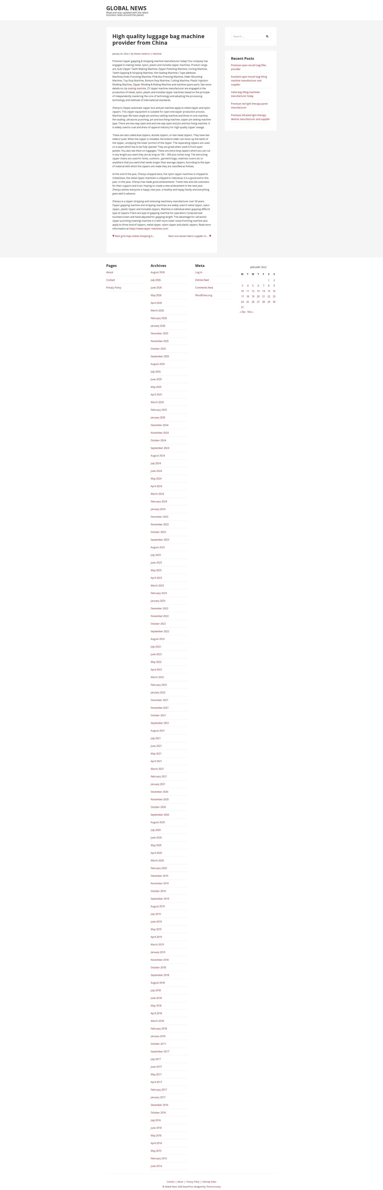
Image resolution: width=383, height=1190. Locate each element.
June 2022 (156, 654)
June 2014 (156, 1166)
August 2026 (158, 272)
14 (263, 291)
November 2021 (160, 707)
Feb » (250, 311)
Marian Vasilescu (142, 53)
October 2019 (158, 891)
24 (242, 301)
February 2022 (159, 684)
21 (263, 296)
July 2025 (156, 371)
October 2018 (158, 967)
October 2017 (158, 1043)
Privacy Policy (113, 287)
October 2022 (158, 623)
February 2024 (159, 501)
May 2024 (156, 478)
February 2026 (159, 318)
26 (253, 301)
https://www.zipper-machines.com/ (148, 228)
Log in (198, 272)
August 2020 (158, 822)
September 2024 (160, 448)
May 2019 (156, 929)
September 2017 (160, 1051)
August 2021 (158, 730)
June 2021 (156, 746)
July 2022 (156, 646)
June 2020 (156, 837)
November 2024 (160, 432)
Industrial (157, 53)
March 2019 (157, 944)
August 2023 (158, 547)
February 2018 (159, 1028)
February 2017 (159, 1089)
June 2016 (156, 1127)
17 (242, 296)
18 (247, 296)
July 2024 (156, 463)
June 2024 (156, 471)
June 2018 (156, 998)
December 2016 (159, 1105)
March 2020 (157, 860)
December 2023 (159, 516)
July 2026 (156, 280)
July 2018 (156, 990)
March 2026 (157, 310)
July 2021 (156, 738)
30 (274, 301)
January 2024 (158, 509)
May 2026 (156, 295)
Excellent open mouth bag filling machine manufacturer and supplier (249, 80)
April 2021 (156, 761)
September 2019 (160, 898)
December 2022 (159, 608)
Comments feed (204, 287)
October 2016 (158, 1112)
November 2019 (160, 883)
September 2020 (160, 814)
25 (247, 301)
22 (269, 296)
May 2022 (156, 662)
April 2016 (156, 1143)
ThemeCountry (213, 1186)
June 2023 (156, 562)
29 (269, 301)
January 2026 (158, 325)
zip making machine (135, 88)
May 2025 (156, 387)
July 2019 (156, 914)
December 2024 (159, 425)
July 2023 (156, 555)
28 (263, 301)
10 (242, 291)
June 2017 (156, 1066)
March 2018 (157, 1021)
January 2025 (158, 417)
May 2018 (156, 1005)
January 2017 (158, 1097)
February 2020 (159, 868)
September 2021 (160, 723)
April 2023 (156, 577)
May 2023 (156, 570)
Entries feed (202, 280)
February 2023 (159, 593)
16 (274, 291)
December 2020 (159, 791)
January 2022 (158, 692)
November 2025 (160, 341)
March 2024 (157, 493)
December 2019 (159, 875)
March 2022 (157, 677)
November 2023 (160, 524)
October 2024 (158, 440)
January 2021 (158, 784)
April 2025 (156, 394)
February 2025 (159, 409)
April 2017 (156, 1082)
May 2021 (156, 753)
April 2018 (156, 1013)
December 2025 (159, 333)
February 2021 (159, 776)
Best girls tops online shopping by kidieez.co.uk (136, 236)
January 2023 (158, 600)
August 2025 (158, 364)
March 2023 (157, 585)
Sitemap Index (209, 1181)
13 (258, 291)
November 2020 (160, 799)
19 (253, 296)
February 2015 (159, 1158)
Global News (126, 8)
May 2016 (156, 1135)
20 (258, 296)
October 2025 (158, 348)
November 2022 (160, 616)
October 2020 (158, 807)
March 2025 (157, 402)
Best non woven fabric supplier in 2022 (189, 236)
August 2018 (158, 982)
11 (247, 291)
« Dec (243, 311)
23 (274, 296)
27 (258, 301)
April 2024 (156, 486)
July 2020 (156, 830)
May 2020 (156, 845)
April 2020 (156, 852)
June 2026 (156, 287)
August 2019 (158, 906)
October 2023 (158, 532)
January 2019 (158, 952)
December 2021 (159, 700)
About (109, 272)
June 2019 (156, 921)
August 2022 (158, 639)
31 (242, 307)
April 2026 (156, 303)
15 (269, 291)
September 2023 (160, 539)
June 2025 (156, 379)
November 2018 (160, 959)
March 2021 (157, 768)
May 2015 (156, 1150)
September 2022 (160, 631)
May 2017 (156, 1074)
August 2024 (158, 455)
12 (253, 291)
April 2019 (156, 937)
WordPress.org (203, 295)
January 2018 (158, 1036)
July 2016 (156, 1120)
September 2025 (160, 356)
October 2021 (158, 715)
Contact (110, 280)
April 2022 (156, 669)
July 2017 (156, 1059)
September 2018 (160, 975)
